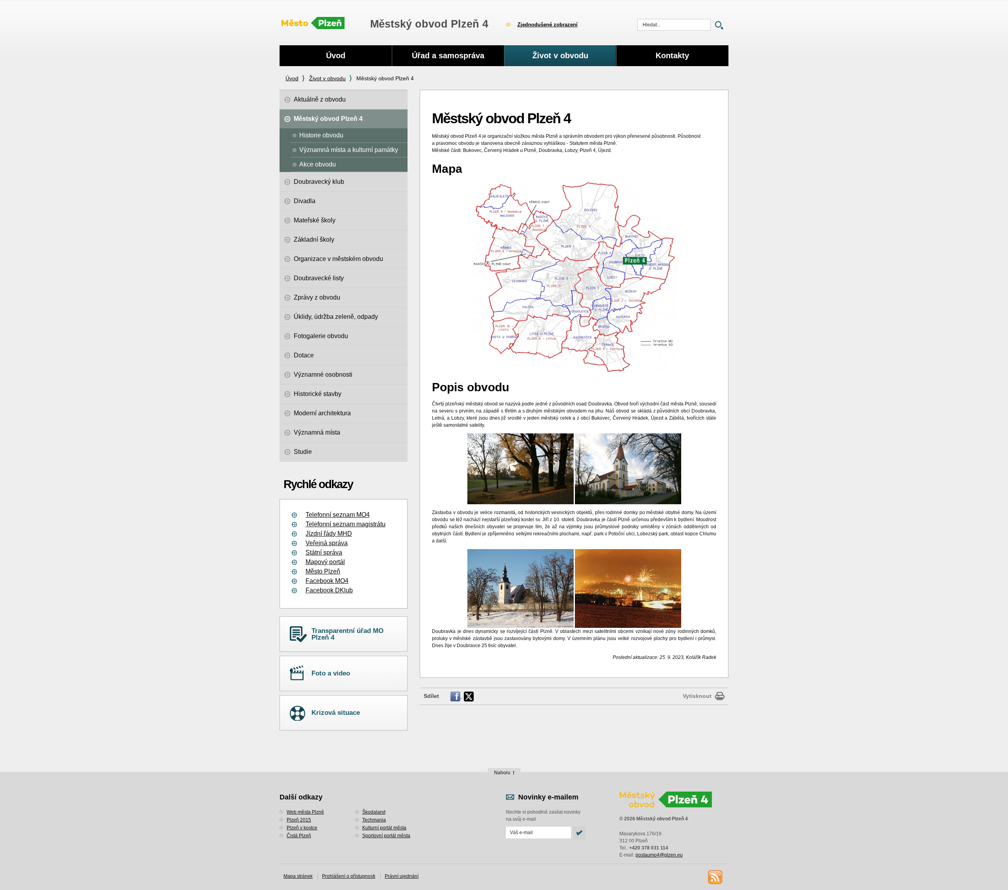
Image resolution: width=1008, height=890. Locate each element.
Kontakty (672, 55)
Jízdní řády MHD (329, 533)
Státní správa (324, 552)
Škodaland (373, 812)
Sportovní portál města (386, 835)
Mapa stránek (298, 876)
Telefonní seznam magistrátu (345, 524)
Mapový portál (325, 562)
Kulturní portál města (384, 828)
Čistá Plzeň (299, 835)
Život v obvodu (327, 78)
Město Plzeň (323, 571)
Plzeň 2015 (299, 820)
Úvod (291, 78)
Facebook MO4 (327, 580)
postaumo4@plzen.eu (659, 855)
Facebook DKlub (329, 590)
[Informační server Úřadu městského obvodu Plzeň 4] (313, 23)
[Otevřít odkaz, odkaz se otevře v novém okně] (456, 696)
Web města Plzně (305, 812)
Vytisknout (697, 696)
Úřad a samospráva (448, 55)
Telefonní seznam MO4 (338, 514)
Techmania (374, 820)
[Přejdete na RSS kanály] (715, 876)
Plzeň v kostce (302, 828)
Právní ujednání (402, 876)
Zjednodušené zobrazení (547, 25)
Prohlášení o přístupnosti (348, 876)
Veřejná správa (327, 543)
